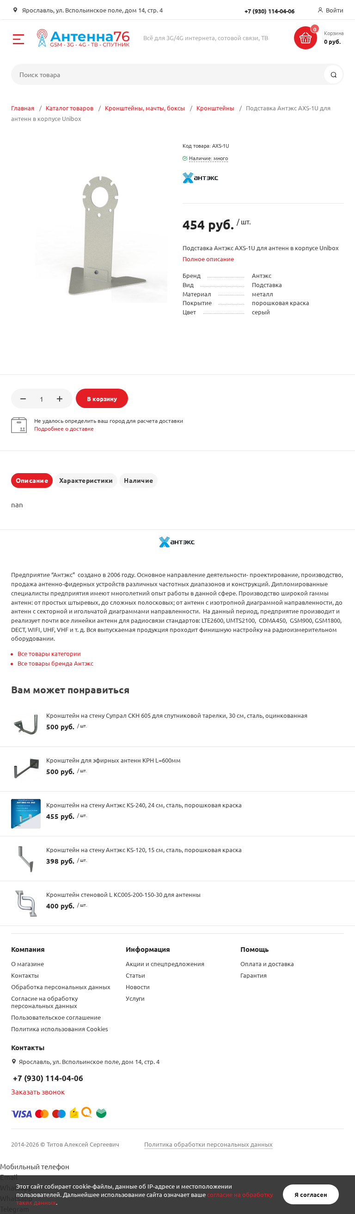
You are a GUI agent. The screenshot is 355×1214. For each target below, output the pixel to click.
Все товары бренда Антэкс (55, 663)
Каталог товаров (69, 108)
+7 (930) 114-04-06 (48, 1078)
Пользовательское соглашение (56, 1017)
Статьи (135, 975)
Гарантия (253, 975)
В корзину (102, 399)
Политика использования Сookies (59, 1029)
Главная (22, 108)
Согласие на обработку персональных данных (44, 1002)
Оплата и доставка (267, 964)
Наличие (138, 480)
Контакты (25, 975)
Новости (138, 987)
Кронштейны (215, 108)
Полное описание (208, 259)
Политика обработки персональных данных (208, 1144)
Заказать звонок (38, 1091)
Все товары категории (49, 653)
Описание (32, 480)
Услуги (135, 998)
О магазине (27, 964)
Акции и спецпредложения (165, 964)
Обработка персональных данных (60, 987)
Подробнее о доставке (64, 428)
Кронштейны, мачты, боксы (145, 108)
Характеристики (86, 480)
